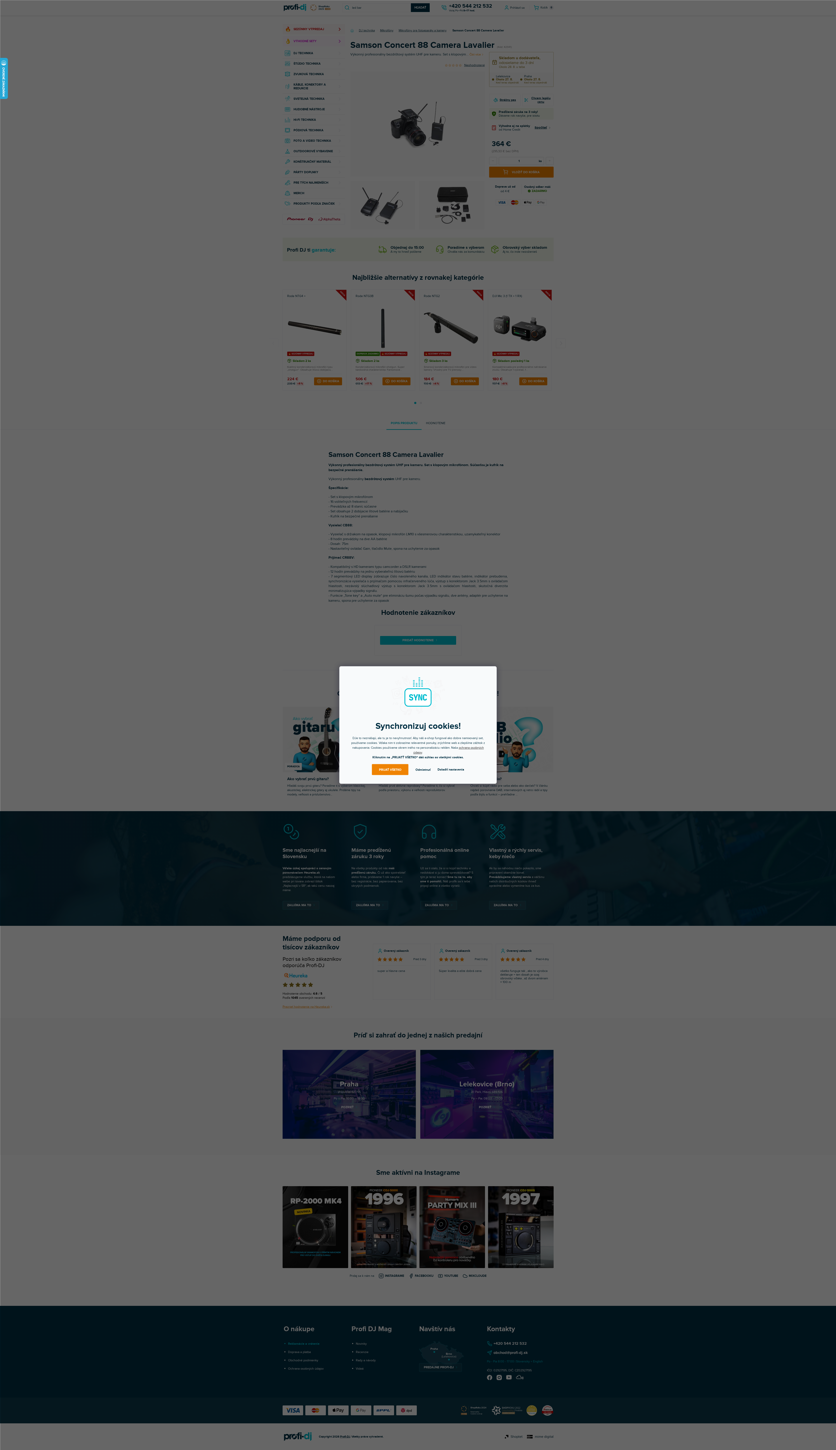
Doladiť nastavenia (451, 769)
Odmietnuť (423, 769)
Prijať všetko (390, 769)
